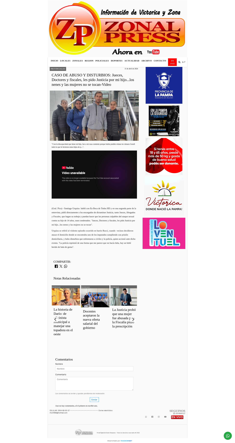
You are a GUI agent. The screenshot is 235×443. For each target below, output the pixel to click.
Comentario (60, 374)
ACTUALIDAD (131, 61)
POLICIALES (102, 61)
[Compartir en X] (61, 267)
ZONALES (77, 61)
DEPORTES (117, 61)
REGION (89, 61)
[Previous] (55, 319)
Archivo (146, 61)
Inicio (54, 61)
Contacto (160, 61)
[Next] (133, 319)
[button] (179, 62)
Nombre (59, 364)
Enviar (94, 399)
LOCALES (65, 61)
